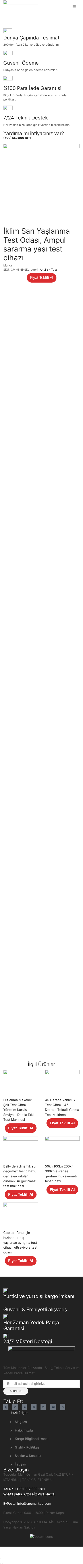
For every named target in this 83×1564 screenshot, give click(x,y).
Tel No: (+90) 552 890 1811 (24, 1489)
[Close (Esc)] (0, 1558)
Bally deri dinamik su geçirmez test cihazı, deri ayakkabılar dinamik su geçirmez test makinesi (19, 1176)
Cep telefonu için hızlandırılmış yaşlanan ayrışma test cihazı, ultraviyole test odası (20, 1242)
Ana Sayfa (10, 18)
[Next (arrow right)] (2, 1563)
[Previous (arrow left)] (0, 1563)
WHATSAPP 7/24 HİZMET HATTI (29, 1494)
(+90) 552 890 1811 (17, 138)
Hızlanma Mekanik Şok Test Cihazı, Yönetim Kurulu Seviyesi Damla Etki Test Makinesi (18, 1110)
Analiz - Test (29, 18)
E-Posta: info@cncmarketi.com (27, 1504)
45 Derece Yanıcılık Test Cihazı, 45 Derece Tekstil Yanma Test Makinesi (62, 1107)
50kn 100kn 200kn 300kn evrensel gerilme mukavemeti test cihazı (61, 1173)
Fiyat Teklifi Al (41, 278)
